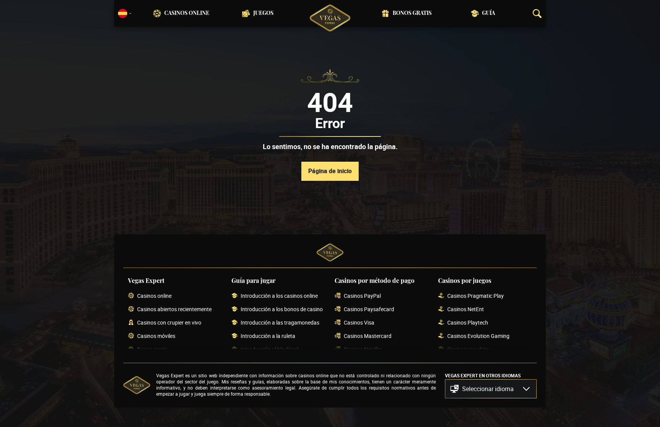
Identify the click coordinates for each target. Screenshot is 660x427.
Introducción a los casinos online (279, 296)
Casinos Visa (359, 322)
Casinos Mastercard (367, 336)
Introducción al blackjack (270, 349)
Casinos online (186, 13)
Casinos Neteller (363, 349)
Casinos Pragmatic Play (475, 296)
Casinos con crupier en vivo (169, 322)
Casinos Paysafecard (369, 309)
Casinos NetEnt (465, 309)
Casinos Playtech (467, 322)
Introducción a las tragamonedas (280, 322)
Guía (488, 13)
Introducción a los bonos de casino (282, 309)
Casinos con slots (468, 349)
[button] (491, 388)
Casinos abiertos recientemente (174, 309)
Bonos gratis (412, 13)
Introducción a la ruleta (268, 336)
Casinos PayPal (362, 296)
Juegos (263, 13)
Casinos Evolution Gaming (478, 336)
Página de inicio (330, 171)
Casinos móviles (156, 336)
